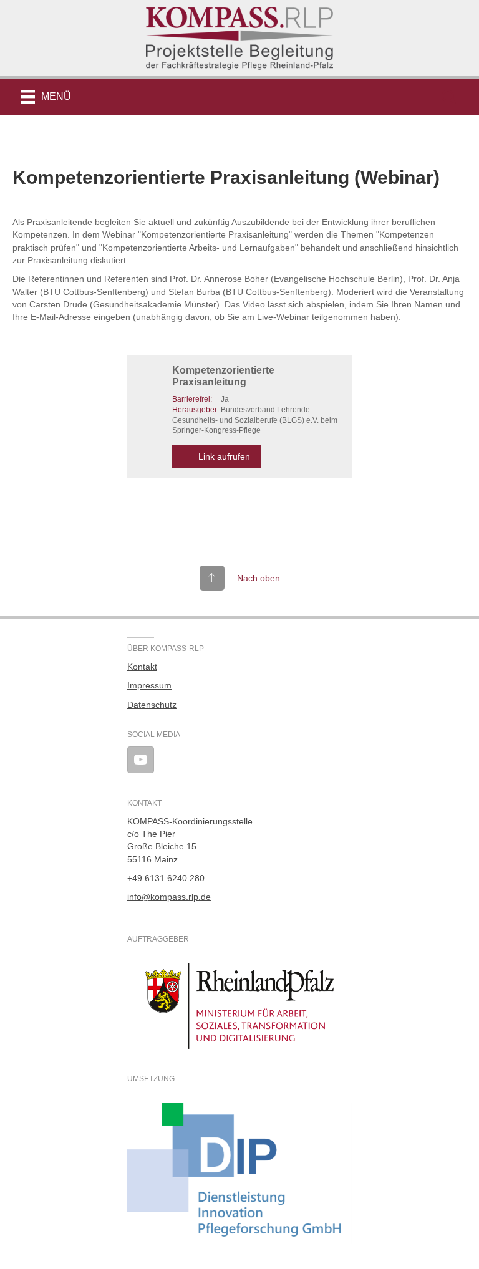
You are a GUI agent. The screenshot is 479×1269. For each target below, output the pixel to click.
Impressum (149, 685)
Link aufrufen (224, 456)
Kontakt (142, 667)
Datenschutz (152, 705)
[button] (448, 97)
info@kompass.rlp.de (169, 897)
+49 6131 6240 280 (166, 878)
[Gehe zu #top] (240, 578)
